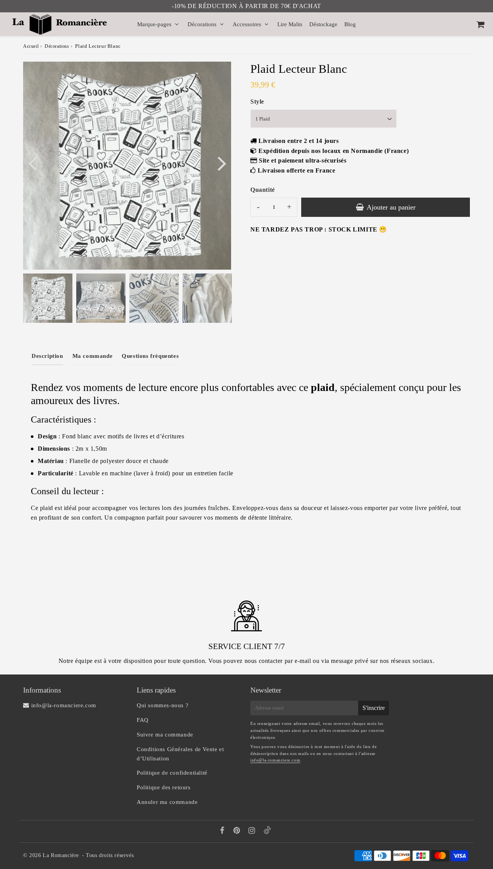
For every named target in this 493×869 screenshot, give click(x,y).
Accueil (31, 46)
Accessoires (247, 24)
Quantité (262, 189)
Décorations (202, 24)
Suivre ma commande (165, 734)
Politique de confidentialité (172, 773)
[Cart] (480, 24)
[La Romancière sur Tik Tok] (267, 832)
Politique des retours (164, 787)
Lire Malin (289, 24)
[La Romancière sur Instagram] (252, 831)
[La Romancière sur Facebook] (223, 831)
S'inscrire (373, 708)
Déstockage (323, 24)
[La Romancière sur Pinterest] (237, 831)
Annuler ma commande (167, 802)
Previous (32, 163)
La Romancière (61, 855)
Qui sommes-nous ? (162, 705)
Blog (350, 24)
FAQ (143, 720)
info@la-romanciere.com (275, 760)
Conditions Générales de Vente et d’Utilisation (180, 754)
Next (222, 163)
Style (257, 101)
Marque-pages (154, 24)
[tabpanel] (47, 298)
